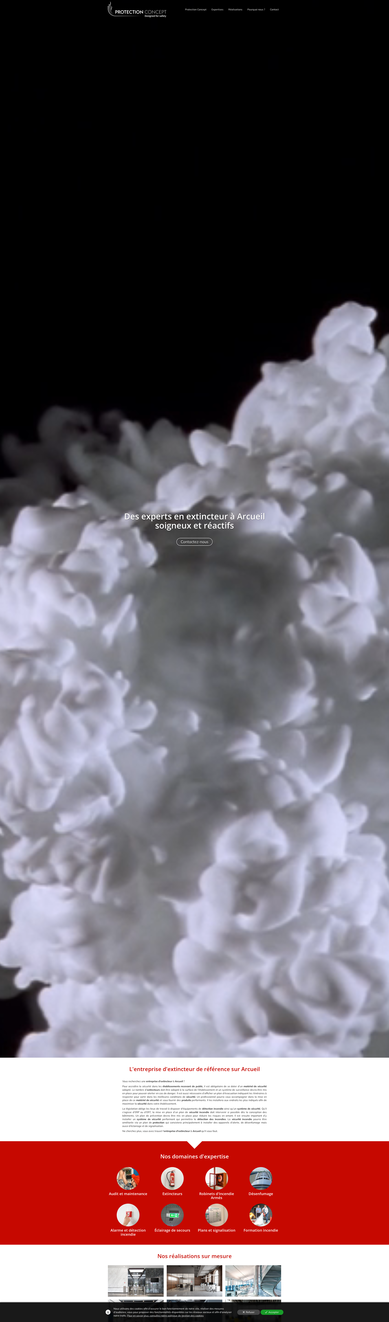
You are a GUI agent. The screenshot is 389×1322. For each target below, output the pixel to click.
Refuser (250, 1312)
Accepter (274, 1312)
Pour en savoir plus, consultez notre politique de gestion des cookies (165, 1315)
